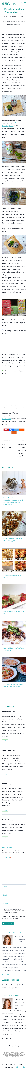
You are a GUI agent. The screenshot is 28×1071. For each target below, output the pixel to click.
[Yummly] (14, 432)
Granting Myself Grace (6, 444)
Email (5, 895)
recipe (22, 16)
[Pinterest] (6, 430)
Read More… (6, 975)
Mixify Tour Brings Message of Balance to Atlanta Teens (21, 448)
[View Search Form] (22, 3)
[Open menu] (25, 3)
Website (6, 904)
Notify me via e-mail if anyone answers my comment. (13, 917)
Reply (5, 740)
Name (5, 886)
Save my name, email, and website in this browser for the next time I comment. (14, 910)
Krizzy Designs (21, 1067)
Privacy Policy (14, 1046)
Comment (7, 857)
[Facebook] (11, 430)
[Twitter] (16, 430)
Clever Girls (6, 419)
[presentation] (14, 483)
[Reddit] (21, 430)
